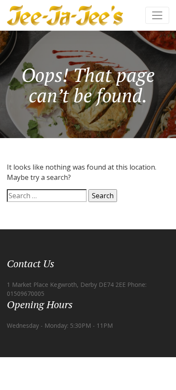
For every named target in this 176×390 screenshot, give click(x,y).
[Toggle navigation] (157, 15)
